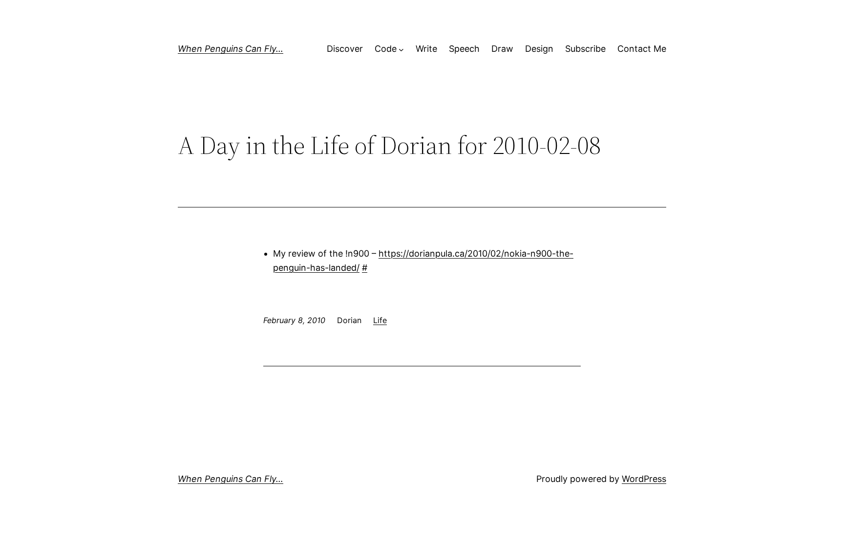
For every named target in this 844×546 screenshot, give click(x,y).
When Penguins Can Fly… (230, 49)
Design (539, 49)
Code (386, 49)
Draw (502, 49)
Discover (345, 49)
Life (380, 320)
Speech (464, 49)
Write (426, 49)
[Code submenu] (401, 49)
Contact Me (641, 49)
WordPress (644, 479)
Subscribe (585, 49)
